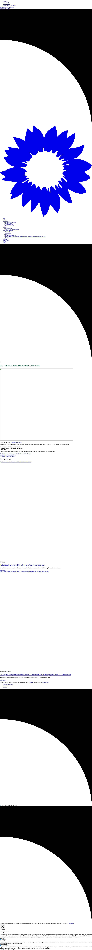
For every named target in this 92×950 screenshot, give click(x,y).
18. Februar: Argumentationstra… (8, 456)
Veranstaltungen (27, 453)
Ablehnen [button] (65, 923)
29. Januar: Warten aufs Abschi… (8, 455)
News (21, 453)
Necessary (4, 939)
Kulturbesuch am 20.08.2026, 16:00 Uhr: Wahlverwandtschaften (22, 565)
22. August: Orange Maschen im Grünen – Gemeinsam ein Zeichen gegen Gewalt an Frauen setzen (35, 675)
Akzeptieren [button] (60, 923)
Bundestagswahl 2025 (14, 453)
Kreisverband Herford (17, 442)
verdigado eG (45, 682)
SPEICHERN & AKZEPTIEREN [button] (7, 949)
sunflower (31, 682)
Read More (71, 923)
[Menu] (0, 362)
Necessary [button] (2, 938)
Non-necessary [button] (3, 944)
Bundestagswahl (4, 453)
